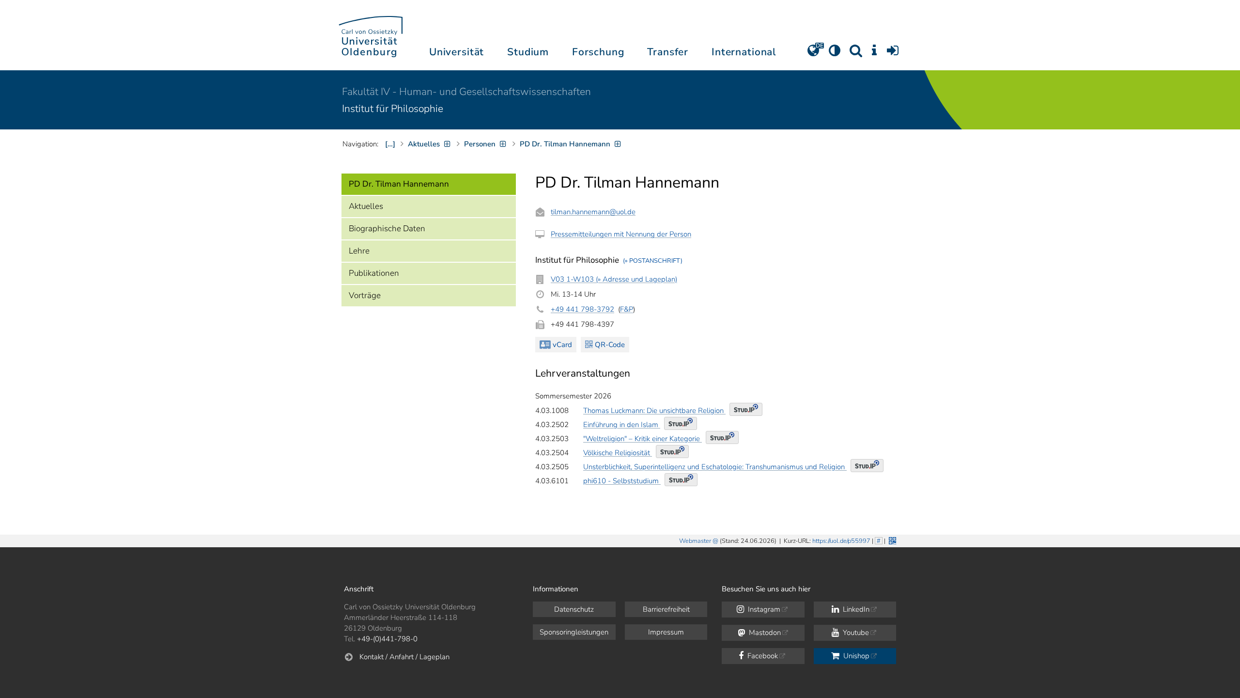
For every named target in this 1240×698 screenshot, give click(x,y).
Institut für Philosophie (392, 108)
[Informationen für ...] (874, 53)
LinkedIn (855, 609)
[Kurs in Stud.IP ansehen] (745, 409)
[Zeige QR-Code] (891, 540)
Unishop (855, 656)
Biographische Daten (387, 228)
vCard (562, 344)
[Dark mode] (834, 53)
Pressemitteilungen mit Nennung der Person (621, 234)
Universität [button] (456, 52)
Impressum (666, 632)
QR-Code (610, 344)
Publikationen (374, 273)
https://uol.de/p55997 (841, 541)
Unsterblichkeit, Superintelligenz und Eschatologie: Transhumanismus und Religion (715, 467)
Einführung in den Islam (621, 424)
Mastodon (764, 632)
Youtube (855, 632)
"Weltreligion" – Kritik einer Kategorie (642, 439)
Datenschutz (574, 609)
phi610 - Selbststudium (622, 481)
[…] (390, 144)
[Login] (892, 53)
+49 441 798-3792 (582, 309)
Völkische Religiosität (617, 453)
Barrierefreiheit (666, 609)
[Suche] (856, 53)
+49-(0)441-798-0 (387, 639)
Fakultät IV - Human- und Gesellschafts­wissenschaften (466, 91)
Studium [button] (528, 52)
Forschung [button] (598, 52)
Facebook (761, 656)
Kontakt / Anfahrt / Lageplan (404, 657)
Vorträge (365, 295)
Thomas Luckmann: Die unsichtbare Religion (654, 410)
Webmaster (695, 541)
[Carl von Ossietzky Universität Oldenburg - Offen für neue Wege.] (371, 35)
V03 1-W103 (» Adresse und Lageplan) (614, 279)
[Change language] (813, 53)
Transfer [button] (667, 52)
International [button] (744, 52)
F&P (626, 309)
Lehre (359, 250)
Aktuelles (366, 206)
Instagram (763, 609)
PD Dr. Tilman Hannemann (399, 184)
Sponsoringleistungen (574, 632)
